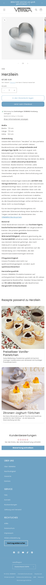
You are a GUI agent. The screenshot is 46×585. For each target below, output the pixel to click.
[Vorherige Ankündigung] (4, 3)
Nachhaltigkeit (10, 471)
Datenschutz (9, 528)
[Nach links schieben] (18, 63)
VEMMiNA (13, 574)
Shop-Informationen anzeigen (16, 119)
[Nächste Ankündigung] (42, 3)
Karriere (7, 481)
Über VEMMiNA (9, 466)
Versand (12, 82)
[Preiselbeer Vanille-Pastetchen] (23, 327)
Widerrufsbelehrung (12, 538)
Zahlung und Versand (12, 510)
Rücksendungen (10, 505)
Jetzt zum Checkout (23, 104)
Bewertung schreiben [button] (23, 448)
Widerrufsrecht (9, 577)
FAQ (5, 495)
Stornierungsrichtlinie (24, 580)
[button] (4, 9)
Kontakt (7, 500)
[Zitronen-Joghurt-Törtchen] (23, 388)
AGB (34, 577)
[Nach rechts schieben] (27, 63)
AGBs (6, 523)
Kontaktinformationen (25, 574)
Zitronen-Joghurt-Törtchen (21, 413)
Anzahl (4, 86)
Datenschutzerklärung (23, 577)
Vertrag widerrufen (16, 543)
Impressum (8, 533)
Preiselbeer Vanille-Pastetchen (16, 353)
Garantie (7, 476)
